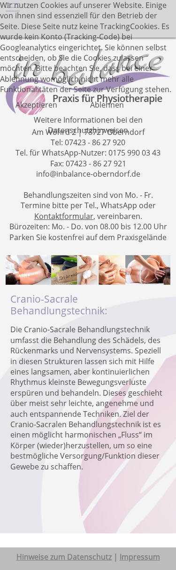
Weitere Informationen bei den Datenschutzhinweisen (88, 125)
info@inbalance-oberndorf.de (88, 174)
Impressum (140, 557)
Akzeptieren (36, 105)
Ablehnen (107, 105)
